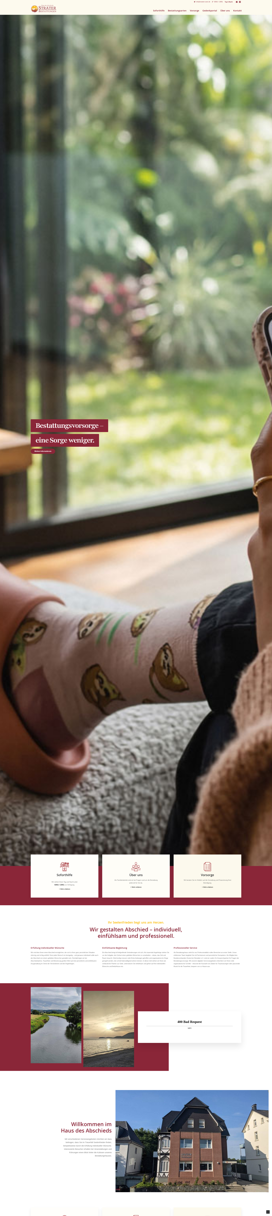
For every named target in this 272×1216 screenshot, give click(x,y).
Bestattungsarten (177, 10)
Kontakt (237, 10)
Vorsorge (194, 10)
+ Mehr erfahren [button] (64, 889)
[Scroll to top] (268, 1212)
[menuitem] (202, 2)
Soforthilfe (158, 10)
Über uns (225, 10)
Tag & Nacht (229, 2)
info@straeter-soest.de (203, 2)
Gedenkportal (210, 10)
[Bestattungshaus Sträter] (43, 8)
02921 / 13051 (218, 2)
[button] (236, 2)
